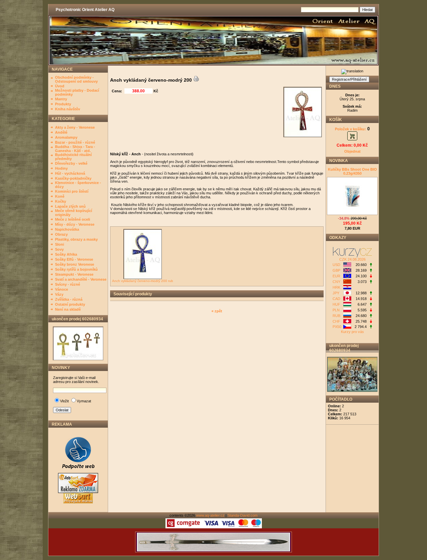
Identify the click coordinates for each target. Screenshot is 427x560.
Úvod (59, 86)
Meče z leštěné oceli (72, 219)
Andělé (61, 132)
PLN (336, 310)
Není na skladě (68, 309)
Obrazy (61, 234)
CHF (336, 321)
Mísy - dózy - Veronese (74, 224)
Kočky (60, 201)
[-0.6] (370, 299)
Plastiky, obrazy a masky (76, 239)
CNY (336, 282)
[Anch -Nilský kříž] (78, 359)
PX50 (337, 327)
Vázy (59, 294)
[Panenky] (352, 391)
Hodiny (61, 168)
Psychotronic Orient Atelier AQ (85, 9)
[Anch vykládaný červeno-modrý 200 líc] (303, 136)
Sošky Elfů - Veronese (74, 259)
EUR (336, 276)
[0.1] (370, 271)
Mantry (61, 99)
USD (336, 265)
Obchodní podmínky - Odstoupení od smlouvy (76, 79)
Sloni (59, 244)
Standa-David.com (243, 515)
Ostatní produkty (70, 304)
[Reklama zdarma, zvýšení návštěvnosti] (78, 472)
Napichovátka (67, 229)
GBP (336, 270)
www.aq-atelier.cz (210, 515)
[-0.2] (370, 322)
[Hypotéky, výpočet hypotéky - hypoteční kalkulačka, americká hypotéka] (352, 256)
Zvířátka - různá (68, 299)
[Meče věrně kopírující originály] (213, 551)
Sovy (59, 249)
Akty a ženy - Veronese (75, 127)
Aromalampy (66, 137)
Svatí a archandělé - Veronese (80, 279)
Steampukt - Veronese (74, 274)
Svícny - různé (67, 284)
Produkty (63, 104)
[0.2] (370, 265)
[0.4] (370, 327)
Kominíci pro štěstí (71, 191)
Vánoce (61, 289)
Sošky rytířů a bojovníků (76, 269)
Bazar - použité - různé (75, 142)
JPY (336, 293)
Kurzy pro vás (352, 332)
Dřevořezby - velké (71, 163)
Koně (59, 196)
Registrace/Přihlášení (349, 79)
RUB (336, 316)
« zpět (216, 311)
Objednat (352, 151)
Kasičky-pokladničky (73, 178)
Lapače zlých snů (70, 206)
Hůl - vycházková (70, 173)
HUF (336, 304)
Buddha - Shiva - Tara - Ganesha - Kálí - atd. (75, 149)
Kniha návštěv (67, 109)
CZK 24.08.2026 (352, 259)
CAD (336, 299)
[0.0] (370, 293)
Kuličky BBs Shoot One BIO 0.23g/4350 (352, 171)
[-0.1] (370, 276)
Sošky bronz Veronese (74, 264)
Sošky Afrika (66, 254)
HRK (336, 287)
